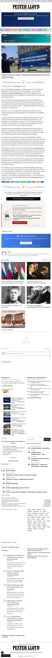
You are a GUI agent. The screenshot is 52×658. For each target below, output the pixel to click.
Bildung (29, 509)
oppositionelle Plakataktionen (15, 93)
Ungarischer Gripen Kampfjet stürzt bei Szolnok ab (19, 412)
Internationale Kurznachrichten (36, 377)
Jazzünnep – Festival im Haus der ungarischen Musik (21, 475)
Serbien (43, 522)
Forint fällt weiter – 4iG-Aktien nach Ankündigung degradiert (19, 424)
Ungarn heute (5, 377)
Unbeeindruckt (6, 454)
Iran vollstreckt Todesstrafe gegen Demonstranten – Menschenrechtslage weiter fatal (39, 385)
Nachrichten (8, 29)
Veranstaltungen (26, 29)
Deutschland (36, 511)
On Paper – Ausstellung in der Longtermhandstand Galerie (13, 503)
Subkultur (38, 524)
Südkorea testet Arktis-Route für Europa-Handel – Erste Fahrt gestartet (40, 389)
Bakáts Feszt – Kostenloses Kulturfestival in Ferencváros (39, 465)
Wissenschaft (41, 528)
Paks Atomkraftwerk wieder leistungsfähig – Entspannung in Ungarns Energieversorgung (18, 431)
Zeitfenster (30, 530)
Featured (44, 511)
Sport (34, 524)
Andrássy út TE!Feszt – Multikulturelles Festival (19, 479)
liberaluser (9, 571)
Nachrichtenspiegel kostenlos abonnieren (23, 199)
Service (45, 29)
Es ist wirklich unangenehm (10, 446)
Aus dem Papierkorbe (7, 330)
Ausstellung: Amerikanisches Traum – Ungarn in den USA (13, 506)
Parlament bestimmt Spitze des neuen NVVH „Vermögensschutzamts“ (18, 406)
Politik (19, 408)
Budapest (34, 509)
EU (40, 511)
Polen (44, 521)
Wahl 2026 (30, 528)
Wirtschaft (14, 29)
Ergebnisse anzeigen (13, 460)
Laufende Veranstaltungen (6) (9, 498)
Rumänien (13, 402)
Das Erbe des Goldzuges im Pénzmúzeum (9, 504)
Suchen (47, 439)
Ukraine (19, 401)
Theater (29, 526)
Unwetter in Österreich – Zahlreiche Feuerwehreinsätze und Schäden (37, 392)
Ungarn (22, 408)
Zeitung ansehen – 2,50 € (20, 222)
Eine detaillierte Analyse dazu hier (35, 155)
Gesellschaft (34, 513)
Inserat (47, 513)
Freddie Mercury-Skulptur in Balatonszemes (10, 501)
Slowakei (29, 524)
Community (30, 511)
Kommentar (33, 517)
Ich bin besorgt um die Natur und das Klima (14, 448)
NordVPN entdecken (26, 243)
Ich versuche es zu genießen (10, 449)
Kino (28, 517)
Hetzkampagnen (35, 177)
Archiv (49, 29)
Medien (38, 519)
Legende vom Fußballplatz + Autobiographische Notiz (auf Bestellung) (38, 306)
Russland (35, 522)
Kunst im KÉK (4, 502)
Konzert (38, 517)
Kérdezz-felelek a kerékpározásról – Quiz (38, 453)
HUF (9, 542)
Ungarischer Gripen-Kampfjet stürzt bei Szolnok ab (14, 383)
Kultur (19, 29)
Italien (46, 515)
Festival (29, 513)
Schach (39, 522)
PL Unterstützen (5, 655)
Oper (35, 521)
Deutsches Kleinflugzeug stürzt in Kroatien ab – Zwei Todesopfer (40, 395)
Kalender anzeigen (5, 495)
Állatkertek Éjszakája (12, 483)
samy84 (9, 585)
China (44, 509)
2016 (23, 82)
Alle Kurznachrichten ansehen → (34, 397)
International (20, 421)
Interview (34, 29)
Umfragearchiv (5, 464)
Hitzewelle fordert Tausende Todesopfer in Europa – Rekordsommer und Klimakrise (15, 618)
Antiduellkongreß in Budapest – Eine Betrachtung (11, 306)
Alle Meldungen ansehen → (7, 385)
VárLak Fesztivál (10, 471)
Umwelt (23, 433)
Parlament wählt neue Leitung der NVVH (12, 381)
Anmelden (48, 348)
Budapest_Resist (11, 555)
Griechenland (41, 513)
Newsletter (39, 29)
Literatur (33, 519)
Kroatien (43, 517)
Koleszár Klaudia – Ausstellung (40, 448)
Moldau (22, 401)
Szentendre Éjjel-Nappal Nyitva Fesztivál (17, 488)
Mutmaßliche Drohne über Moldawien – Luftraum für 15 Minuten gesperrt (40, 382)
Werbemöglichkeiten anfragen (26, 18)
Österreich (39, 521)
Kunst (29, 519)
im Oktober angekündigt (13, 89)
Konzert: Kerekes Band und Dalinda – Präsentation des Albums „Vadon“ (27, 492)
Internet (36, 515)
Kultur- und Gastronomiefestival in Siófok (9, 499)
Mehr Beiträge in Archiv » (46, 259)
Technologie (44, 524)
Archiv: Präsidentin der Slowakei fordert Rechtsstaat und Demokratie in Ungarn (12, 282)
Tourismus (34, 526)
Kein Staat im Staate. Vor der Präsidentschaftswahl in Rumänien (36, 282)
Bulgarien (39, 509)
